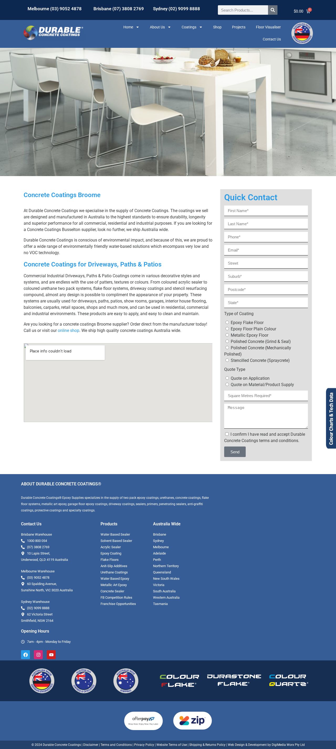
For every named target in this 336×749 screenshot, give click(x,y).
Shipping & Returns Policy (207, 745)
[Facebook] (25, 654)
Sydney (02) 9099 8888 (176, 8)
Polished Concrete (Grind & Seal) (261, 341)
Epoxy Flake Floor (247, 322)
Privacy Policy (144, 745)
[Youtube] (51, 654)
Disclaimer (90, 745)
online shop (68, 330)
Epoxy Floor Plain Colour (253, 328)
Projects (238, 27)
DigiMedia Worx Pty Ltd (288, 745)
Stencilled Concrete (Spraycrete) (260, 360)
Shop (217, 27)
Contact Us (272, 39)
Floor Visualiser (268, 27)
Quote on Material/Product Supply (262, 384)
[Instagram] (38, 654)
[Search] (272, 10)
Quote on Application (250, 378)
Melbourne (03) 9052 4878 (55, 8)
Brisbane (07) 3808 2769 (118, 8)
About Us (157, 27)
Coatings (189, 27)
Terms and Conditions (116, 745)
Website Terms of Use (171, 745)
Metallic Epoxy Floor (249, 335)
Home (128, 27)
